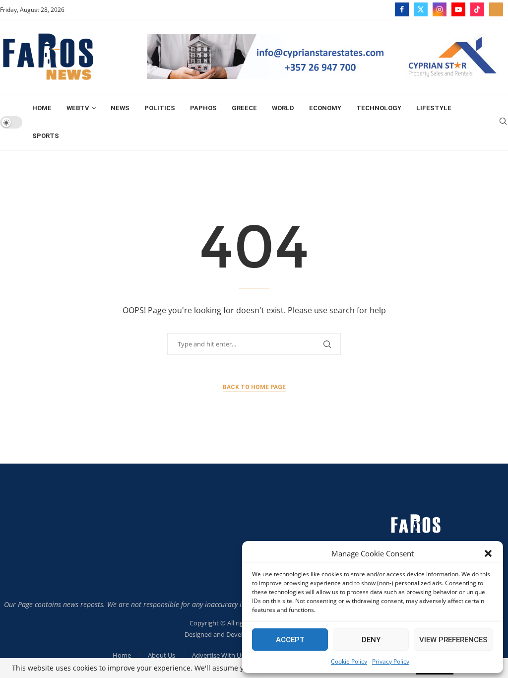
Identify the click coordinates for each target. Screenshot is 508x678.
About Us (161, 655)
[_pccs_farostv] (496, 9)
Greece (244, 108)
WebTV (77, 108)
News (120, 108)
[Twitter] (421, 9)
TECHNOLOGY (378, 108)
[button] (488, 553)
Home (42, 108)
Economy (325, 108)
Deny (371, 639)
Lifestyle (433, 108)
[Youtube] (458, 9)
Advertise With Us (218, 655)
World (283, 108)
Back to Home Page (254, 387)
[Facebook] (402, 9)
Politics (159, 108)
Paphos (203, 108)
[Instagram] (439, 9)
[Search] (503, 122)
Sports (45, 135)
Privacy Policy (390, 661)
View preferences (453, 639)
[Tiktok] (477, 9)
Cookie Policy (349, 661)
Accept (290, 639)
